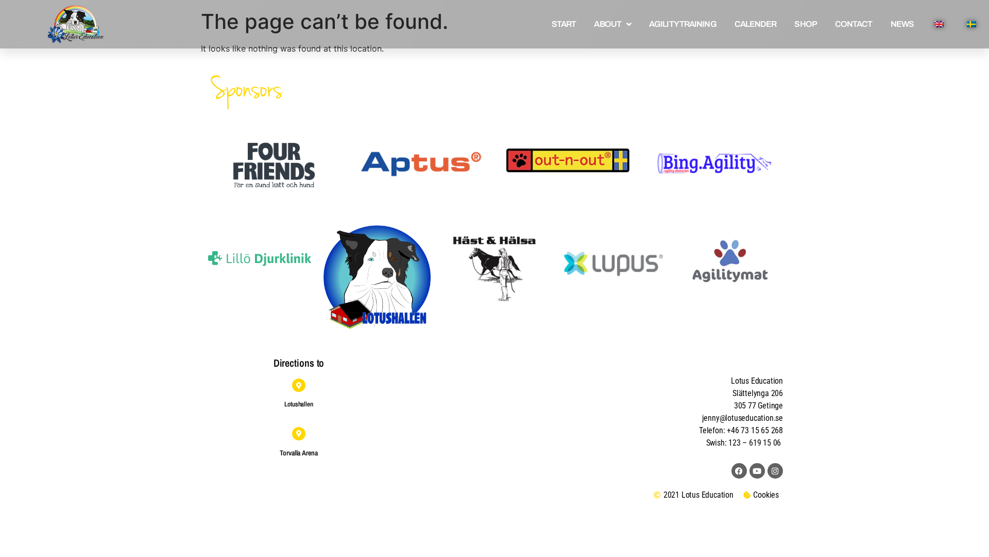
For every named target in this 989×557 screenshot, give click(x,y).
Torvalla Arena (299, 452)
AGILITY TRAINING (683, 24)
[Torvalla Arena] (298, 433)
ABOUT (607, 24)
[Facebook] (739, 471)
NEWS (902, 24)
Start (564, 24)
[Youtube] (757, 471)
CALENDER (756, 24)
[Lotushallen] (298, 385)
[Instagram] (775, 471)
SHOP (805, 24)
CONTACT (854, 24)
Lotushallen (298, 404)
